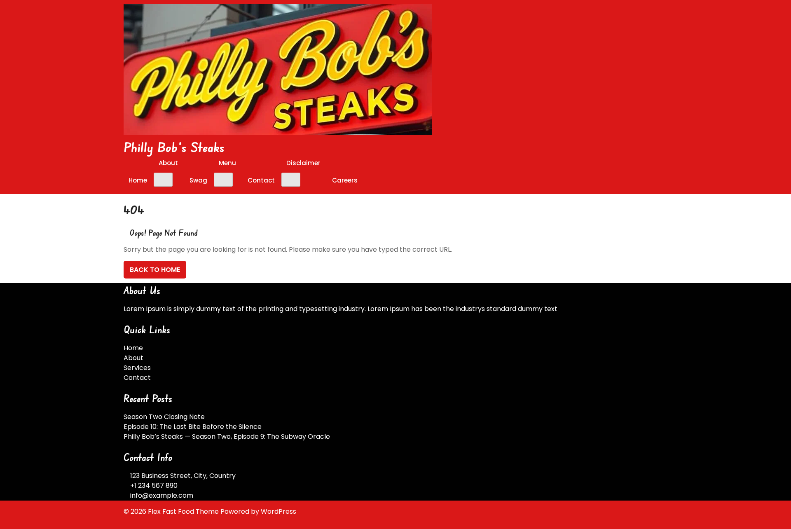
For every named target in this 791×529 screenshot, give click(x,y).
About (168, 163)
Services (137, 367)
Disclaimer (303, 163)
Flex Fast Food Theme (184, 511)
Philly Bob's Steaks (174, 146)
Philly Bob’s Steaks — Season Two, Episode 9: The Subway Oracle (227, 436)
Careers (345, 180)
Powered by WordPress (258, 511)
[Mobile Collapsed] (163, 180)
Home (138, 180)
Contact (261, 180)
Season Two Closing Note (164, 416)
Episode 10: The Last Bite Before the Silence (193, 426)
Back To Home (155, 269)
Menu (227, 163)
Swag (198, 180)
